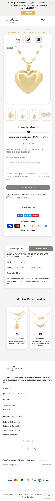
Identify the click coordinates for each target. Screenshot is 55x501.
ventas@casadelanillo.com (17, 394)
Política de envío (10, 434)
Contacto (6, 409)
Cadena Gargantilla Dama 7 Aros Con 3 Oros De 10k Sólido (41, 343)
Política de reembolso (11, 422)
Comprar (28, 13)
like (20, 216)
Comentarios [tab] (41, 248)
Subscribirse (47, 465)
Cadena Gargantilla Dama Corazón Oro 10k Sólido (17, 342)
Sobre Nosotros (9, 405)
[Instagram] (28, 448)
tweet (29, 216)
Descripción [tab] (16, 248)
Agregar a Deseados (28, 207)
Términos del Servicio (11, 430)
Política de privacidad (12, 426)
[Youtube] (34, 448)
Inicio (28, 29)
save (36, 216)
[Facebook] (21, 448)
